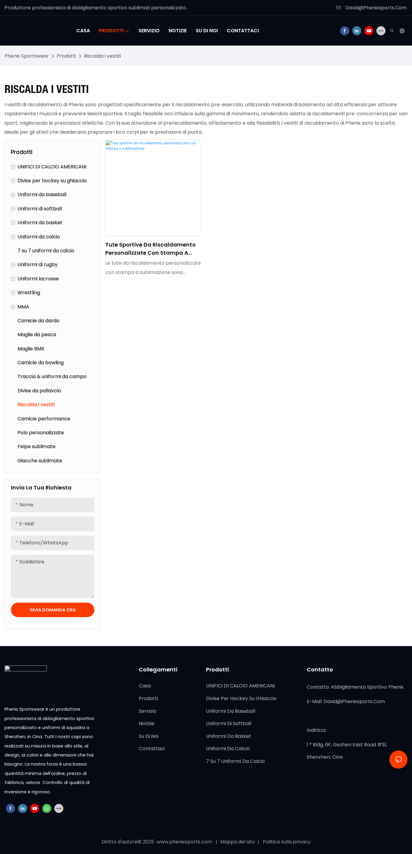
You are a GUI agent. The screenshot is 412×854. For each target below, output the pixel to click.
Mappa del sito (238, 841)
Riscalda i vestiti (102, 56)
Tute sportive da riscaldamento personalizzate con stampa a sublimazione (150, 249)
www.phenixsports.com (184, 841)
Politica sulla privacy (286, 841)
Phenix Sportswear (27, 56)
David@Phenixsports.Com (375, 7)
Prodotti (66, 56)
